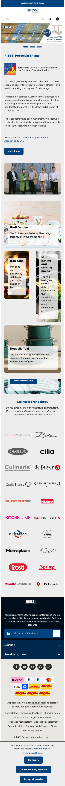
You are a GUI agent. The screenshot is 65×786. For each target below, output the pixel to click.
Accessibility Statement (46, 722)
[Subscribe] (56, 633)
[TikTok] (48, 667)
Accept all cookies (33, 779)
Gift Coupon (42, 726)
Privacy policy (21, 717)
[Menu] (7, 19)
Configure (33, 760)
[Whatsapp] (40, 667)
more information (23, 380)
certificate (14, 151)
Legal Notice (11, 713)
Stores (54, 726)
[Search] (43, 19)
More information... (42, 749)
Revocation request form (19, 722)
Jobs (21, 726)
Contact (12, 726)
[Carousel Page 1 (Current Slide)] (25, 46)
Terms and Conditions (31, 713)
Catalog (30, 726)
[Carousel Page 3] (39, 46)
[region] (32, 37)
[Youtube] (24, 667)
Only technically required (33, 769)
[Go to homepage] (32, 10)
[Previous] (7, 37)
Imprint (39, 753)
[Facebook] (16, 667)
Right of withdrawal (41, 717)
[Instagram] (32, 667)
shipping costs (37, 702)
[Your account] (50, 19)
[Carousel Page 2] (32, 46)
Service (9, 645)
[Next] (58, 37)
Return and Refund (32, 730)
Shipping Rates (52, 713)
